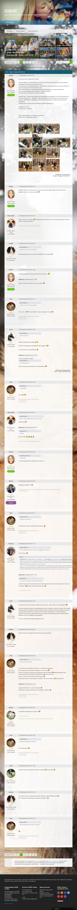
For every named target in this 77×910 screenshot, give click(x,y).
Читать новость (39, 471)
